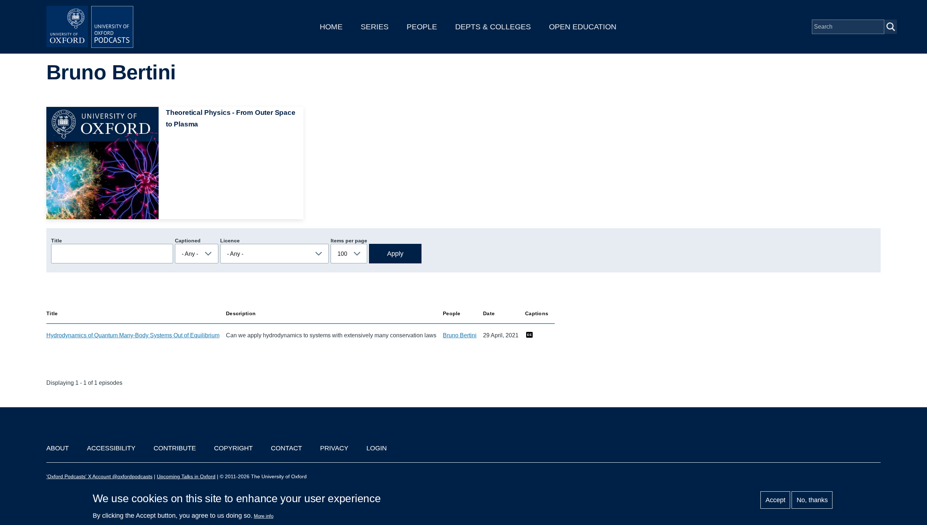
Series (375, 26)
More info (263, 516)
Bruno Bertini (460, 335)
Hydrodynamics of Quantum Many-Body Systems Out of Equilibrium (132, 335)
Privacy (334, 448)
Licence (230, 240)
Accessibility (111, 448)
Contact (286, 448)
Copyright (233, 448)
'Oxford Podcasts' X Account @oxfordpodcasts (99, 476)
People (422, 26)
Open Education (582, 26)
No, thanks (812, 500)
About (57, 448)
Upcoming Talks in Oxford (186, 476)
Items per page (349, 240)
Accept (775, 500)
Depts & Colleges (493, 26)
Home (331, 26)
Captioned (188, 240)
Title (56, 240)
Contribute (175, 448)
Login (376, 448)
